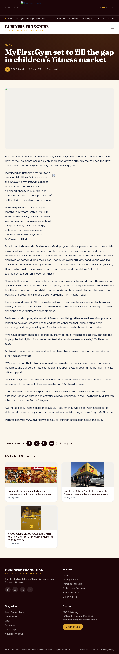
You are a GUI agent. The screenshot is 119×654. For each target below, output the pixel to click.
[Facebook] (98, 18)
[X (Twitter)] (103, 18)
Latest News (11, 616)
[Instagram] (108, 18)
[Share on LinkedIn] (44, 443)
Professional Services (74, 588)
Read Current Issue (14, 612)
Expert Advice (70, 596)
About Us (84, 649)
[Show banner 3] (106, 7)
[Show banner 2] (103, 7)
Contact (94, 649)
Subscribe (73, 18)
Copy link (68, 443)
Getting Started (70, 579)
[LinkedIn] (113, 18)
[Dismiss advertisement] (112, 8)
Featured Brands (71, 592)
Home (66, 575)
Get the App (86, 18)
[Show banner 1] (100, 7)
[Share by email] (51, 443)
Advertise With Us (14, 633)
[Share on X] (37, 443)
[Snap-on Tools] (60, 7)
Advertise (61, 18)
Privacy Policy (107, 649)
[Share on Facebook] (29, 443)
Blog (7, 621)
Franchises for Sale (72, 584)
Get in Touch (73, 626)
